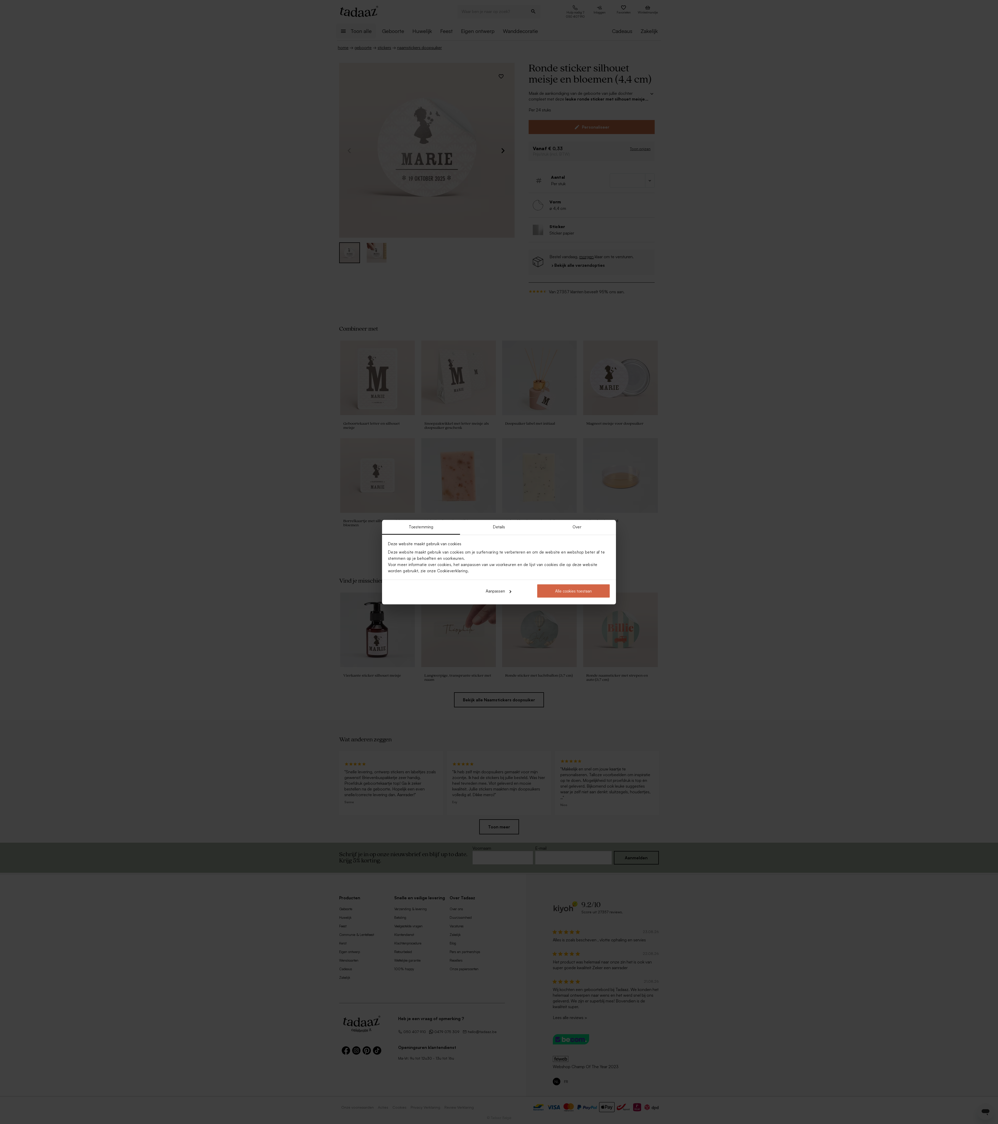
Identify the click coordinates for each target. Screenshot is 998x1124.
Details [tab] (499, 526)
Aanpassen (495, 591)
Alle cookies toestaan (573, 591)
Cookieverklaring (452, 570)
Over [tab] (577, 526)
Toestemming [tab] (421, 526)
